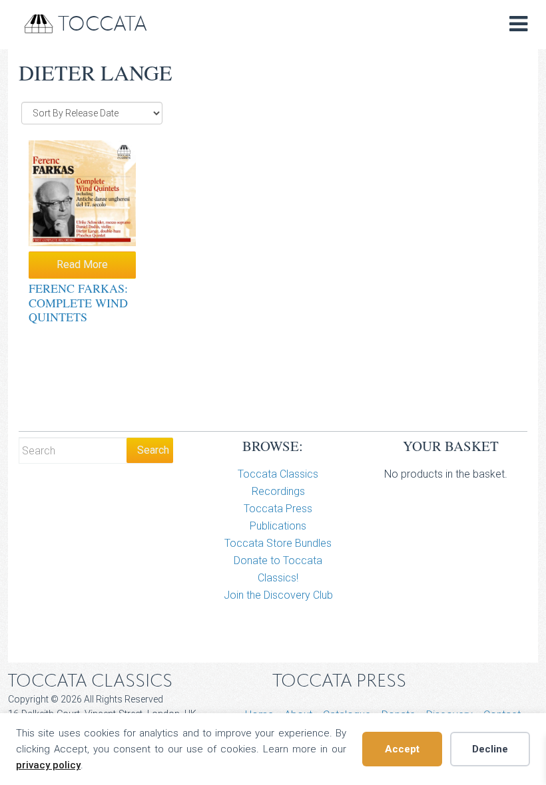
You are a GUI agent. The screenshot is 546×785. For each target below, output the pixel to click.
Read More (82, 264)
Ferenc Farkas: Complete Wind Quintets (78, 302)
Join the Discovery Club (278, 595)
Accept (402, 749)
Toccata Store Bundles (278, 543)
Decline (490, 749)
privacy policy (48, 765)
